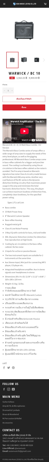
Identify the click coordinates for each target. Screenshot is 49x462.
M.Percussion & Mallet (12, 418)
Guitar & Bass (8, 401)
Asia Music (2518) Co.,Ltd (17, 459)
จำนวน (5, 85)
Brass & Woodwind (11, 414)
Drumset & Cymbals (11, 410)
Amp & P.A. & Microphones (14, 406)
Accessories (8, 422)
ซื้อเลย (24, 107)
